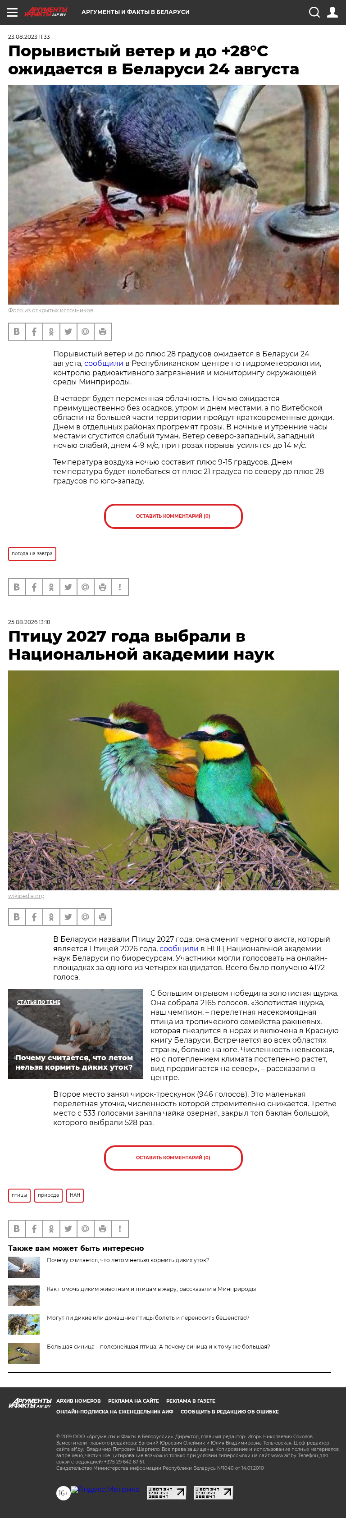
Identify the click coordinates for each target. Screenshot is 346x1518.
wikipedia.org (26, 896)
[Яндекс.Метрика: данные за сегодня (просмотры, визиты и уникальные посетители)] (105, 1489)
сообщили (103, 363)
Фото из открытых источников (50, 310)
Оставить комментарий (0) (173, 516)
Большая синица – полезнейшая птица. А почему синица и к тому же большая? (158, 1346)
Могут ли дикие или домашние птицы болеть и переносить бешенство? (148, 1317)
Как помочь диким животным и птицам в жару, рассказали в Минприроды (151, 1289)
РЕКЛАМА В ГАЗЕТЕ (190, 1401)
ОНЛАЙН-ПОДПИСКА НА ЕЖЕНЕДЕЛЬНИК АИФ (114, 1412)
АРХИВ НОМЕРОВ (78, 1401)
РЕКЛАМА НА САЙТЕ (133, 1401)
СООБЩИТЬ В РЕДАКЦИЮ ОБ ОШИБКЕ (230, 1412)
